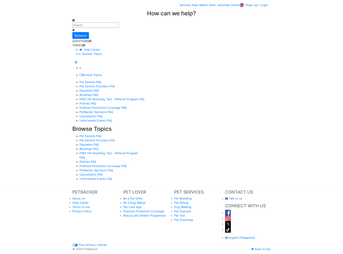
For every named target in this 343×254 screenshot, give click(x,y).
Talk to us (235, 198)
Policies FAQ (87, 161)
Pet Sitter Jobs (213, 5)
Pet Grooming (183, 220)
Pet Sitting (181, 202)
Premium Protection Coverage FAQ (103, 166)
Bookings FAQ (88, 149)
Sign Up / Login (257, 5)
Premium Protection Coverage (143, 211)
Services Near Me (191, 5)
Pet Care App (132, 207)
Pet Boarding (183, 198)
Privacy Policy (81, 211)
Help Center (231, 5)
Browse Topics (91, 54)
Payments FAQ (89, 144)
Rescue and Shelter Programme (144, 215)
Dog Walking (182, 207)
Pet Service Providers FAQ (97, 140)
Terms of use (81, 207)
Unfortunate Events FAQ (95, 179)
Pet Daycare (182, 211)
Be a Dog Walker (134, 202)
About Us (78, 198)
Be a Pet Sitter (133, 198)
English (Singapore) (241, 237)
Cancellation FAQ (91, 174)
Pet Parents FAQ (90, 136)
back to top (262, 249)
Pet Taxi (179, 215)
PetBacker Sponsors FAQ (96, 170)
